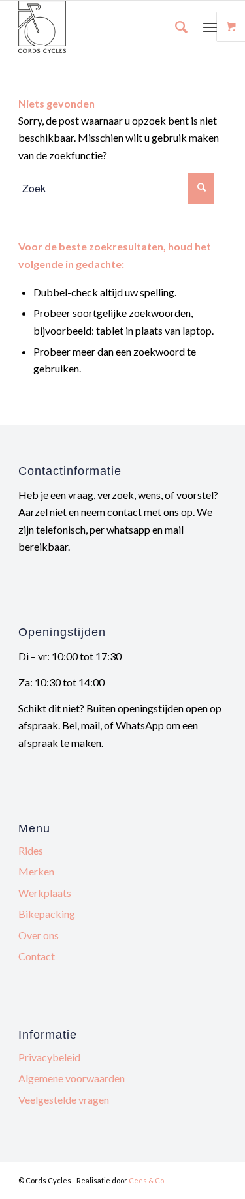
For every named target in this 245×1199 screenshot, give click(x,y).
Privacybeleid (49, 1057)
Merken (36, 871)
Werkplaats (44, 893)
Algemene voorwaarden (71, 1078)
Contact (36, 956)
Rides (30, 850)
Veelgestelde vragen (63, 1099)
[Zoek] (175, 27)
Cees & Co (146, 1180)
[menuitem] (175, 27)
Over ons (38, 935)
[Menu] (210, 26)
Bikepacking (46, 913)
